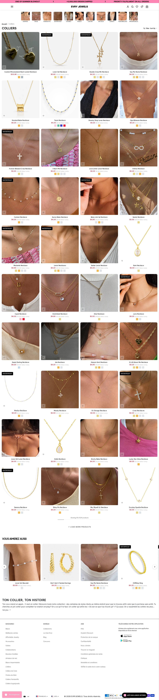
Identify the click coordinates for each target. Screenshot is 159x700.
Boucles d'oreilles (12, 654)
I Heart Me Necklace (60, 169)
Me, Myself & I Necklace (99, 507)
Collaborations (11, 650)
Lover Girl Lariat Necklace (20, 459)
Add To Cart (71, 66)
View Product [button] (32, 67)
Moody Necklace (60, 411)
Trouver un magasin (88, 650)
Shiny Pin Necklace (60, 507)
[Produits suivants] (155, 567)
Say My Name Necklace (138, 72)
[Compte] (127, 6)
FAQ (82, 629)
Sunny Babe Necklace (60, 217)
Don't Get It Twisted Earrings (61, 583)
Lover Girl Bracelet (22, 583)
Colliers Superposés (13, 683)
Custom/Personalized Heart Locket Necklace (20, 72)
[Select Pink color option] (20, 319)
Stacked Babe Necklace (20, 120)
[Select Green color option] (58, 125)
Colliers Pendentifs (12, 679)
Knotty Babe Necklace (99, 459)
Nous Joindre (85, 645)
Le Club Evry (47, 633)
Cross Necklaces (138, 411)
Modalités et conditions (89, 662)
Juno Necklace (138, 314)
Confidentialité (86, 641)
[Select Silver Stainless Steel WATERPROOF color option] (22, 77)
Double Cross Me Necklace (99, 72)
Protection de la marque (89, 637)
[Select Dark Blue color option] (61, 125)
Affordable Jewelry (12, 637)
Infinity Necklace (138, 169)
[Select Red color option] (64, 125)
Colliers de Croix (11, 671)
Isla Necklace (60, 362)
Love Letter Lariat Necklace (99, 169)
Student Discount (87, 633)
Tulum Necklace (60, 120)
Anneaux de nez (11, 658)
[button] (12, 6)
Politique (84, 658)
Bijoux (8, 629)
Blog (44, 637)
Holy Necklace (99, 314)
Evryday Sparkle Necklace (138, 507)
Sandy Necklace (138, 217)
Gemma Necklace (20, 507)
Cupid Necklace (20, 314)
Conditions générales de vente (91, 654)
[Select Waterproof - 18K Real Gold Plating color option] (61, 77)
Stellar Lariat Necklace (99, 265)
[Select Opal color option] (19, 367)
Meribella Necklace (20, 265)
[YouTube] (24, 696)
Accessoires (10, 641)
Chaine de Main (11, 675)
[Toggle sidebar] (142, 6)
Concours (46, 641)
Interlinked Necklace (59, 314)
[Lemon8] (28, 696)
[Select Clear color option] (17, 319)
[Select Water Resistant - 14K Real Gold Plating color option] (55, 77)
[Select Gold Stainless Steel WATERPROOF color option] (19, 77)
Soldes (8, 645)
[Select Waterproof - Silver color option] (64, 77)
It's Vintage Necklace (99, 411)
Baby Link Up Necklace (99, 217)
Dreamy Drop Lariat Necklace (99, 120)
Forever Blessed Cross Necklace (20, 169)
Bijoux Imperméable (13, 662)
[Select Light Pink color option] (55, 125)
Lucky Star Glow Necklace (138, 459)
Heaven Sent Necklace (99, 362)
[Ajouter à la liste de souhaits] (4, 67)
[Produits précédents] (4, 567)
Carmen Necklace (20, 217)
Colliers (8, 667)
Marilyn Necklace (20, 411)
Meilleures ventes (12, 633)
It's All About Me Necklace (138, 362)
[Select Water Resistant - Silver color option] (58, 77)
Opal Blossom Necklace (138, 120)
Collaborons (47, 629)
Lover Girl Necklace (60, 72)
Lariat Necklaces (60, 265)
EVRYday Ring (138, 583)
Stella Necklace (59, 459)
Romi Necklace (138, 265)
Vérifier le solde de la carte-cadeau (93, 667)
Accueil (4, 24)
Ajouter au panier (32, 578)
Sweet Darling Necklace (20, 362)
